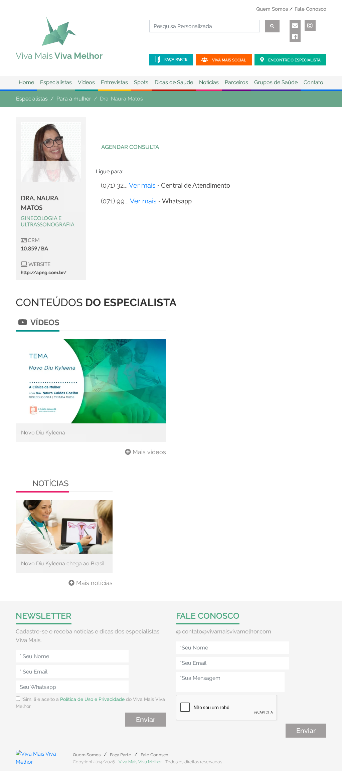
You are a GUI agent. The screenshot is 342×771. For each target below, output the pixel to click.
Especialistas (32, 98)
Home (26, 82)
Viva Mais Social (228, 60)
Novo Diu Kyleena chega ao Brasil (63, 563)
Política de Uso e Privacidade (92, 699)
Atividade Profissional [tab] (280, 147)
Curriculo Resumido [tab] (202, 147)
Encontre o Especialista (294, 60)
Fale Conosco (310, 9)
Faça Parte (175, 59)
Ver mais (142, 185)
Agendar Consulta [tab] (130, 147)
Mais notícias (93, 582)
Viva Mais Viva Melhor (140, 761)
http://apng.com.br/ (44, 272)
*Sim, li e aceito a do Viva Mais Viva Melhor (90, 703)
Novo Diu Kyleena (43, 432)
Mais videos (148, 451)
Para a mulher (73, 98)
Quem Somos (272, 9)
